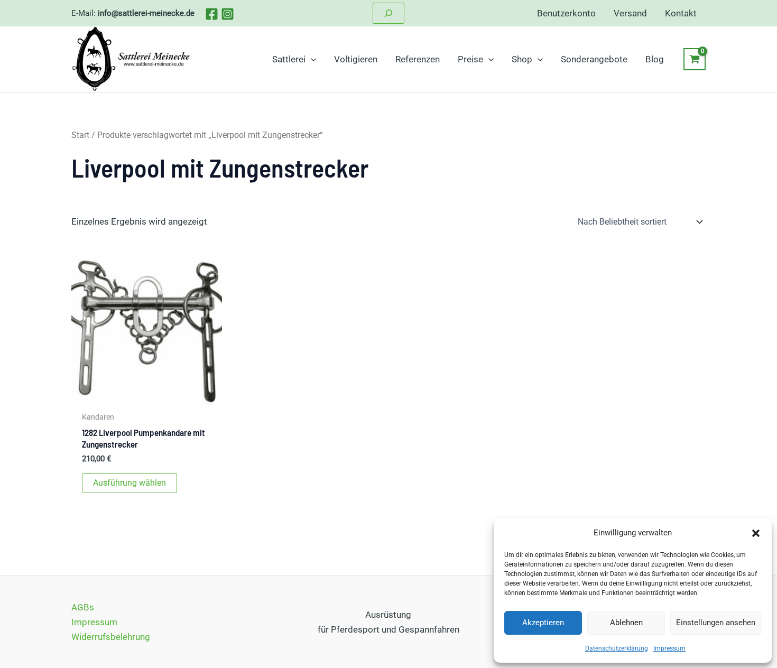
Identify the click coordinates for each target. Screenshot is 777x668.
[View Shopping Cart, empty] (694, 59)
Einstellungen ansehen (715, 622)
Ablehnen (626, 622)
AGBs (82, 607)
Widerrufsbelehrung (110, 637)
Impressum (669, 648)
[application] (311, 59)
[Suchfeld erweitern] (388, 13)
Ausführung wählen (129, 483)
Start (80, 135)
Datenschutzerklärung (616, 648)
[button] (756, 533)
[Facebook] (211, 14)
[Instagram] (227, 14)
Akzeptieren (543, 622)
